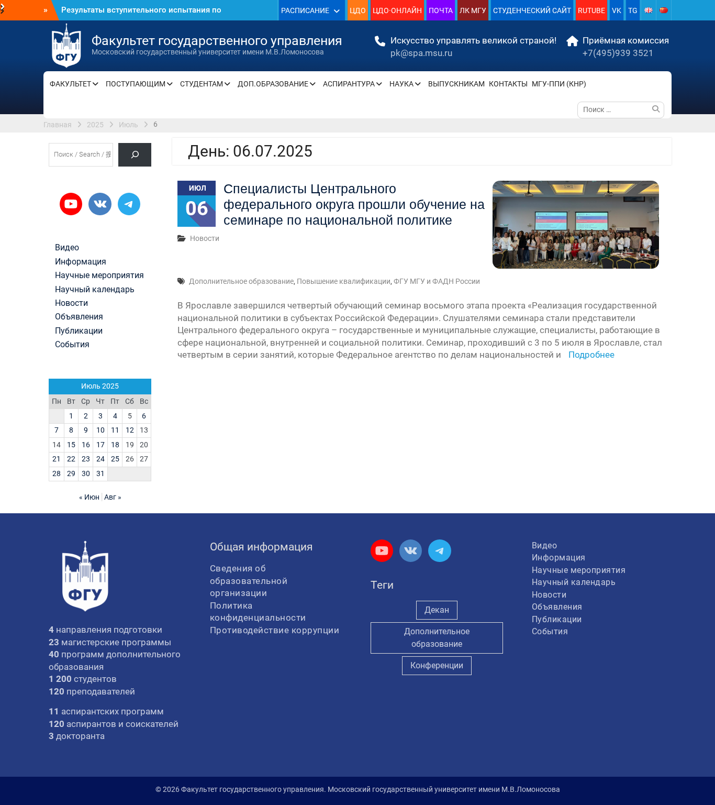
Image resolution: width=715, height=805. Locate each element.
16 (86, 444)
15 (71, 444)
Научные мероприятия (99, 275)
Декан (436, 610)
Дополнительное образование (241, 281)
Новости (204, 238)
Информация (80, 262)
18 (115, 444)
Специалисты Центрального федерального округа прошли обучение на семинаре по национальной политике (354, 204)
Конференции (436, 665)
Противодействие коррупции (275, 630)
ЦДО (358, 10)
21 (56, 459)
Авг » (112, 497)
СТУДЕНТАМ (201, 84)
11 (115, 430)
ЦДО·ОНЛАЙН (397, 10)
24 (100, 459)
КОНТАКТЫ (508, 84)
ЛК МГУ (473, 10)
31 (100, 473)
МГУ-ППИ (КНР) (559, 84)
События (72, 344)
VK (616, 10)
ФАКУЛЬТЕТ (70, 84)
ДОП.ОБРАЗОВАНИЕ (273, 84)
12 (130, 430)
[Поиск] (134, 155)
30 (86, 473)
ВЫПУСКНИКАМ (456, 84)
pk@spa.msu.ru (421, 53)
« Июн (89, 497)
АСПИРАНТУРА (349, 84)
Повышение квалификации (343, 281)
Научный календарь (95, 289)
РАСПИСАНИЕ (305, 10)
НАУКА (401, 84)
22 (71, 459)
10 (100, 430)
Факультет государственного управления (217, 40)
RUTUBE (591, 10)
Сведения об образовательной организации (249, 580)
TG (633, 10)
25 (115, 459)
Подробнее (591, 354)
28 (56, 473)
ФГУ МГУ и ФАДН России (437, 281)
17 (100, 444)
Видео (67, 247)
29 (71, 473)
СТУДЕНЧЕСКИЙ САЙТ (532, 10)
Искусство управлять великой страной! (473, 40)
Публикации (79, 331)
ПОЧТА (441, 10)
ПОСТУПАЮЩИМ (135, 84)
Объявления (79, 317)
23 (86, 459)
